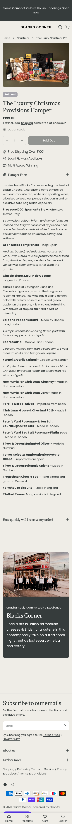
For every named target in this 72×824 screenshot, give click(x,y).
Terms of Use (51, 735)
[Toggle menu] (4, 27)
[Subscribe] (65, 726)
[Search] (60, 27)
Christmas (23, 38)
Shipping (27, 123)
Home (6, 38)
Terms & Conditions (33, 773)
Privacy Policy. (11, 739)
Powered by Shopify (46, 807)
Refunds (22, 769)
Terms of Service (42, 769)
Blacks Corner (22, 807)
